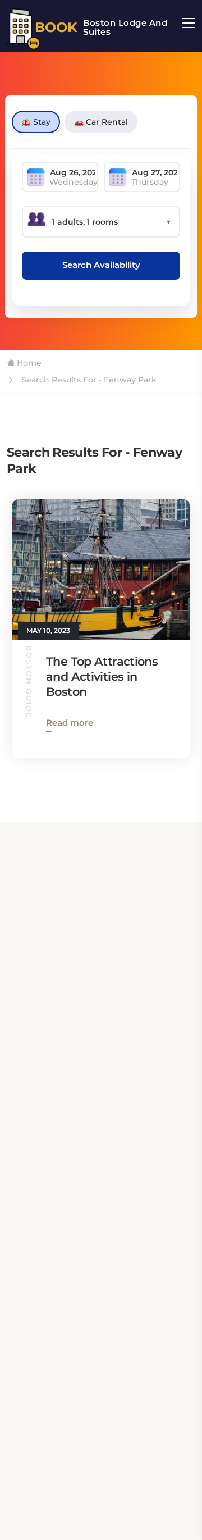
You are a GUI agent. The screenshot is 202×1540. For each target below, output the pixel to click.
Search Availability (101, 264)
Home (28, 363)
